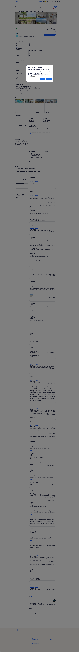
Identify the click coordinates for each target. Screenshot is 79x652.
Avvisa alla (42, 79)
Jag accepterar (48, 79)
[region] (39, 73)
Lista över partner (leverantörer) (32, 76)
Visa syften (29, 79)
